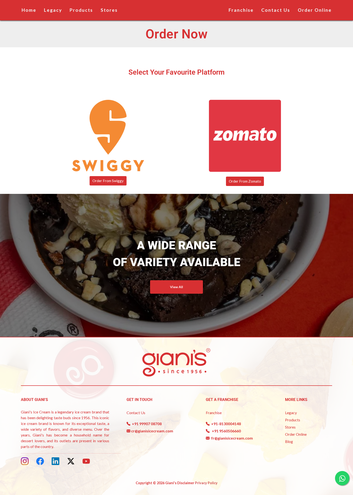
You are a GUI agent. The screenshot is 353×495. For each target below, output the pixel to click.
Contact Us (275, 10)
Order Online (315, 10)
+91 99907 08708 (146, 423)
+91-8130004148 (225, 423)
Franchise (241, 10)
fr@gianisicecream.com (231, 438)
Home (29, 10)
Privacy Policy (206, 483)
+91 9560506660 (225, 431)
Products (81, 10)
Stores (109, 10)
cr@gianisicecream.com (151, 431)
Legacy (53, 10)
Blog (289, 441)
